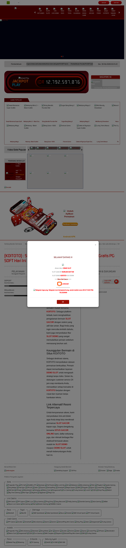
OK (63, 302)
